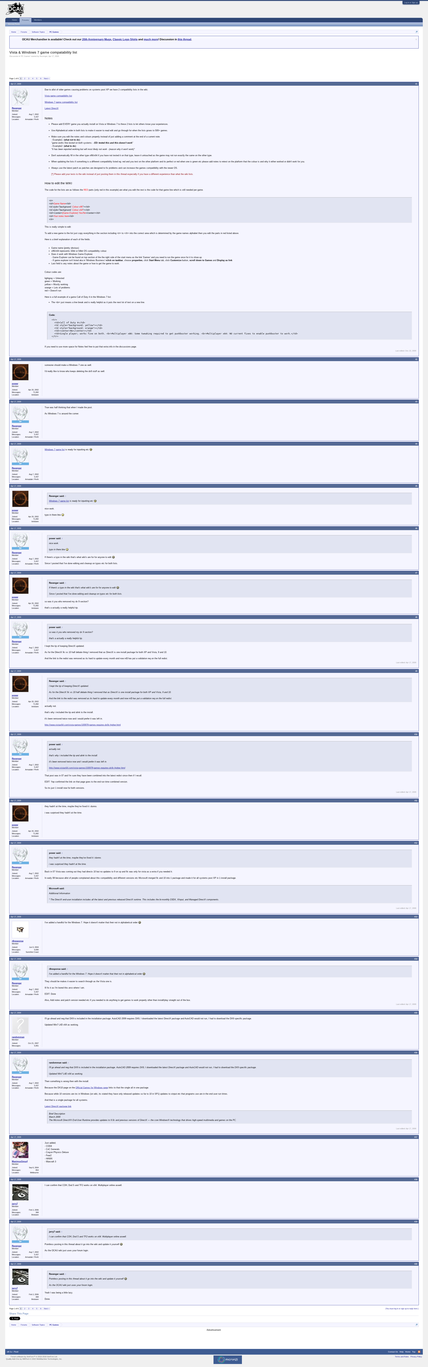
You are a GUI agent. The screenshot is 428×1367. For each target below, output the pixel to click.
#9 (416, 671)
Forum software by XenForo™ (34, 1357)
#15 (415, 1013)
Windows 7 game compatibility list (61, 102)
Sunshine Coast (32, 952)
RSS (419, 1352)
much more (151, 39)
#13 (415, 917)
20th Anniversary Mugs (96, 39)
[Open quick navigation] (416, 32)
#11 (415, 801)
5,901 (36, 1046)
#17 (415, 1137)
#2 (416, 359)
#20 (415, 1264)
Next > (46, 78)
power (15, 383)
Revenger (44, 56)
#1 (416, 84)
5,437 (36, 117)
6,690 (36, 950)
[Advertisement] (70, 66)
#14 (415, 959)
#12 (415, 843)
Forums (25, 20)
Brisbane (35, 1215)
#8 (416, 617)
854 (37, 1170)
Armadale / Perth (32, 119)
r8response (17, 941)
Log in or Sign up (411, 3)
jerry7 (15, 1204)
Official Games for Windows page (92, 1087)
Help (402, 1352)
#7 (416, 573)
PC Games (25, 56)
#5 (416, 486)
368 (37, 1212)
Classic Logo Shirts (125, 39)
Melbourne (34, 1173)
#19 (415, 1222)
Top (413, 1352)
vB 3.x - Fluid (12, 1352)
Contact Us (393, 1352)
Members (38, 20)
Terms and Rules (402, 1357)
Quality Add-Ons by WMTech (34, 1359)
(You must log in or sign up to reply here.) (402, 1309)
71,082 (36, 392)
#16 (415, 1053)
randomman (18, 1037)
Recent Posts (14, 24)
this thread (184, 39)
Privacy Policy (416, 1357)
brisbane (35, 395)
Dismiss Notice (416, 39)
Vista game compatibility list (58, 96)
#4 (416, 444)
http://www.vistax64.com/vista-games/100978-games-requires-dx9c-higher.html (83, 725)
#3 (416, 402)
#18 (415, 1179)
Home (14, 20)
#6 (416, 528)
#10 (415, 734)
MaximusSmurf (20, 1161)
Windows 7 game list (55, 449)
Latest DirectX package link (58, 1106)
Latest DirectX (52, 108)
